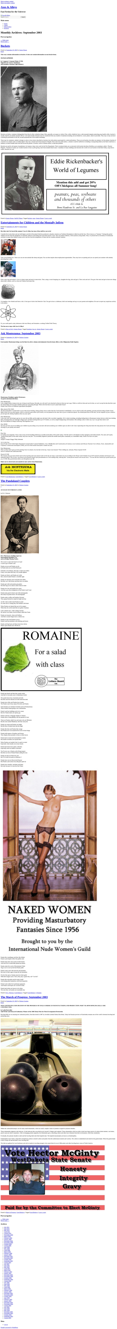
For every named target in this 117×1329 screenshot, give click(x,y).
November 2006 (8, 1276)
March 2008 (7, 1252)
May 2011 (7, 1230)
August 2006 (7, 1281)
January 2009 (7, 1239)
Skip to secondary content (8, 3)
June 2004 (7, 1308)
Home (5, 23)
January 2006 (7, 1292)
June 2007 (7, 1265)
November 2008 (8, 1242)
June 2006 (7, 1284)
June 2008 (7, 1247)
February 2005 (8, 1299)
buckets (30, 218)
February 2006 (8, 1290)
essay (34, 218)
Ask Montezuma (10, 476)
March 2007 (7, 1270)
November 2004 (8, 1304)
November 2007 (8, 1258)
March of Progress (11, 1212)
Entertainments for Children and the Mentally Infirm (32, 222)
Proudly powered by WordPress (9, 1327)
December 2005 (8, 1293)
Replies (38, 993)
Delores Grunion (23, 337)
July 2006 (6, 1282)
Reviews (6, 28)
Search (2, 17)
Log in (6, 1324)
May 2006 (7, 1285)
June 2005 (7, 1298)
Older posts (5, 40)
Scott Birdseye (19, 476)
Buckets (5, 45)
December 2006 (8, 1275)
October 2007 (8, 1259)
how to (34, 329)
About (6, 25)
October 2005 (8, 1296)
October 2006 (8, 1278)
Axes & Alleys (9, 7)
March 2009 (7, 1236)
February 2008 (8, 1253)
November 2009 (8, 1235)
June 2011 (7, 1229)
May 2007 (7, 1267)
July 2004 (6, 1307)
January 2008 (7, 1255)
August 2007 (7, 1262)
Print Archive (7, 27)
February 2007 (8, 1272)
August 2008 (7, 1245)
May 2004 (7, 1310)
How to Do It (9, 329)
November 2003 (8, 1313)
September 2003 (8, 1316)
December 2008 (8, 1241)
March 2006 (7, 1288)
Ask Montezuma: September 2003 (20, 333)
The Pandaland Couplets (15, 480)
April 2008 (7, 1250)
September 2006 (8, 1279)
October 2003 (8, 1315)
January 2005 (7, 1301)
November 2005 (8, 1295)
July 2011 (6, 1227)
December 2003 (8, 1312)
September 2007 (8, 1261)
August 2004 (7, 1305)
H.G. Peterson (10, 993)
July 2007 (6, 1264)
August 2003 (7, 1318)
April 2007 (7, 1268)
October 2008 (8, 1244)
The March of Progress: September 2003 (24, 997)
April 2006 (7, 1287)
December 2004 (8, 1302)
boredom (29, 329)
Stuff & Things (18, 218)
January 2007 (7, 1273)
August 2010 (7, 1233)
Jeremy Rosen (23, 50)
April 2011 (7, 1232)
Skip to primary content (7, 1)
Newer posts (5, 41)
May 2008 (7, 1248)
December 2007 (8, 1256)
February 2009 (8, 1238)
